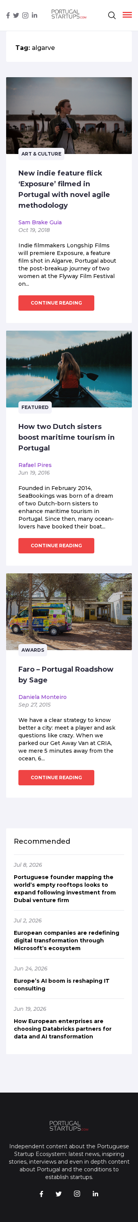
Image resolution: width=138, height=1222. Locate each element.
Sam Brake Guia (40, 222)
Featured (35, 407)
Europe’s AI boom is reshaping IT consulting (62, 984)
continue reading (56, 303)
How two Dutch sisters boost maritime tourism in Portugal (66, 437)
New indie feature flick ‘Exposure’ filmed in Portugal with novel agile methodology (64, 189)
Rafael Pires (35, 465)
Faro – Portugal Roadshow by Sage (65, 674)
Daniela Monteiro (42, 697)
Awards (32, 650)
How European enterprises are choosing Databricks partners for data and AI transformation (63, 1029)
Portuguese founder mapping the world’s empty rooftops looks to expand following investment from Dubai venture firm (65, 889)
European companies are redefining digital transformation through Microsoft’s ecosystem (66, 940)
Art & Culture (41, 154)
